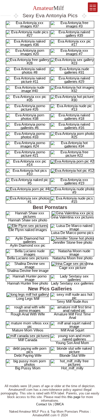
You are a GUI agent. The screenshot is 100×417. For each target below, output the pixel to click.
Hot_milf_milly (72, 368)
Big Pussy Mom (28, 368)
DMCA (59, 404)
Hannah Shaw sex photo (27, 220)
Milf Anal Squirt (72, 330)
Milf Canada (27, 340)
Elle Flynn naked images (27, 230)
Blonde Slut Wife (72, 355)
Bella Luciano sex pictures (28, 258)
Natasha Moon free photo (72, 258)
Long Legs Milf (27, 298)
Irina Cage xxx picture (76, 265)
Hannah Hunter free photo (27, 283)
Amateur (48, 8)
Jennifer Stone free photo (72, 242)
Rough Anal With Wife (28, 314)
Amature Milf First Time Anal (72, 316)
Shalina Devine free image (28, 271)
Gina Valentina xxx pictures (72, 217)
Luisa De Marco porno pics (72, 233)
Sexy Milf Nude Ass (72, 301)
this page (73, 397)
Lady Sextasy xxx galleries (72, 283)
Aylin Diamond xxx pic (27, 245)
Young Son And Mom (72, 343)
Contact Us (44, 404)
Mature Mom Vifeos (27, 330)
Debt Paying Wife (28, 355)
